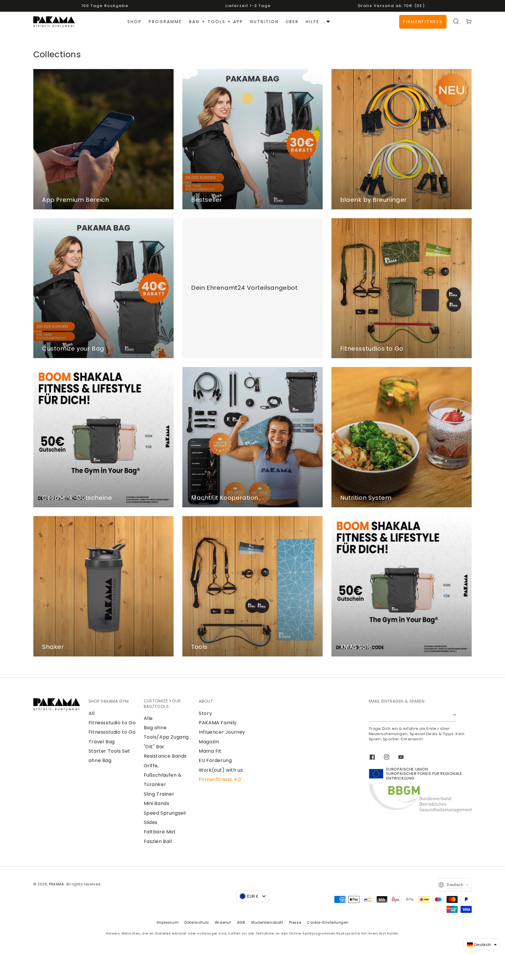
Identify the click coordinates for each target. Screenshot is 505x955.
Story (205, 713)
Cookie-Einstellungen (327, 922)
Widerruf (223, 922)
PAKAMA (56, 884)
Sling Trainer (159, 794)
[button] (455, 21)
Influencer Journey (222, 732)
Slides (151, 822)
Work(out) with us (221, 770)
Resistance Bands (165, 756)
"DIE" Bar (154, 746)
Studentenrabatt (267, 922)
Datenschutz (196, 922)
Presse (295, 922)
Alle (148, 718)
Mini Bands (157, 803)
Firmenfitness (423, 22)
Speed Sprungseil (165, 813)
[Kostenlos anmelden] (454, 715)
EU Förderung (215, 760)
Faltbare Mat (160, 831)
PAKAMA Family (218, 722)
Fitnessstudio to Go (112, 722)
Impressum (168, 922)
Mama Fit (210, 751)
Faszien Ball (158, 841)
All (92, 713)
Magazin (209, 741)
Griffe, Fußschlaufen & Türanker (163, 775)
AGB (241, 922)
